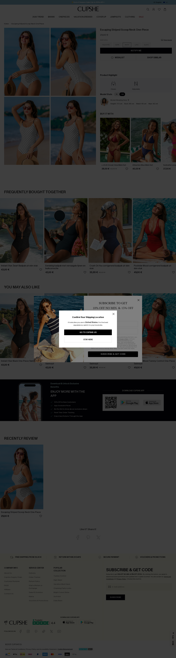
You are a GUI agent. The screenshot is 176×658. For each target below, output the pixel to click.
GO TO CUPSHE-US (88, 332)
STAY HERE (88, 339)
